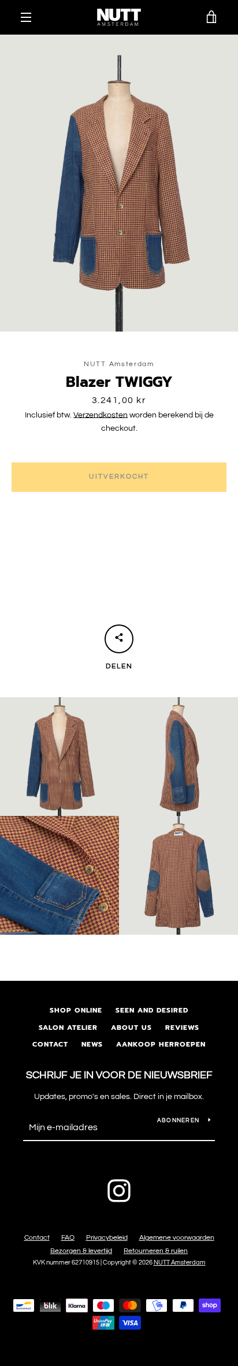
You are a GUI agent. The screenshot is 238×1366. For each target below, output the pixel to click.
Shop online (76, 1010)
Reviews (182, 1027)
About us (131, 1027)
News (92, 1044)
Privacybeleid (107, 1237)
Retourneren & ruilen (156, 1251)
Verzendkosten (100, 415)
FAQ (68, 1237)
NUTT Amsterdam (180, 1262)
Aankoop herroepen (161, 1044)
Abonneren (178, 1120)
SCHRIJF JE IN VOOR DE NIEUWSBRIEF (119, 1075)
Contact (50, 1044)
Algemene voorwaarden (176, 1237)
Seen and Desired (152, 1010)
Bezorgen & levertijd (81, 1251)
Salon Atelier (68, 1027)
